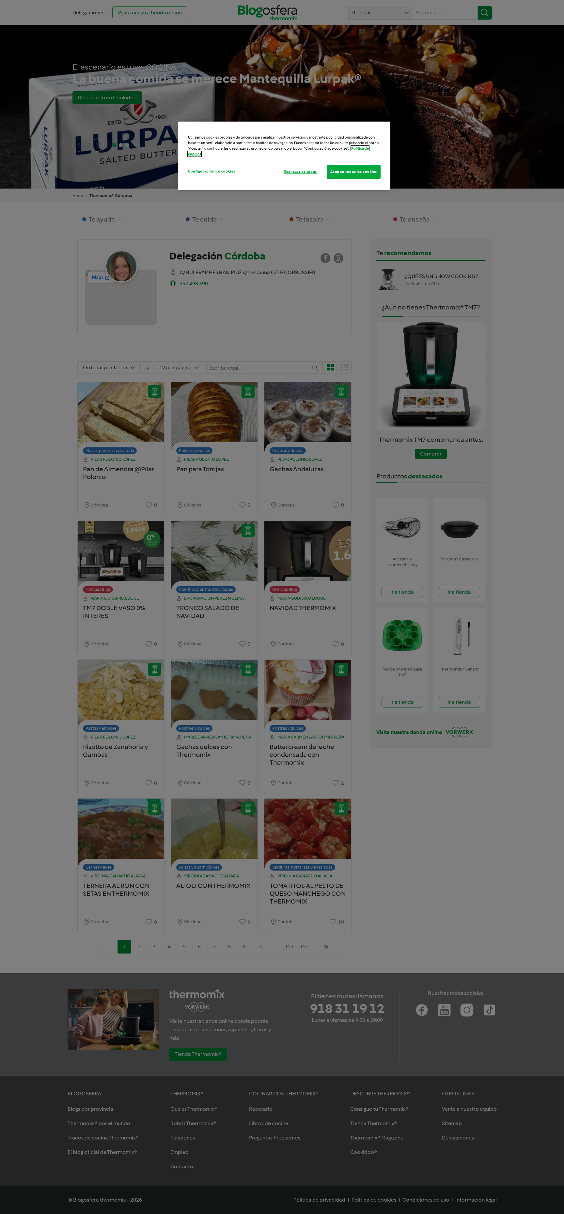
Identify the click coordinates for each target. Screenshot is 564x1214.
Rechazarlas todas (300, 171)
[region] (284, 156)
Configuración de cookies (211, 171)
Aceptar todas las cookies (353, 171)
